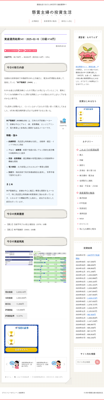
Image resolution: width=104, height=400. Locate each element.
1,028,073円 (92, 298)
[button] (97, 362)
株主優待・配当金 (31, 50)
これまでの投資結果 (11, 50)
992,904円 (91, 315)
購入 (22, 50)
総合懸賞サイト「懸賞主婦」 (86, 67)
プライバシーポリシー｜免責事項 (13, 393)
